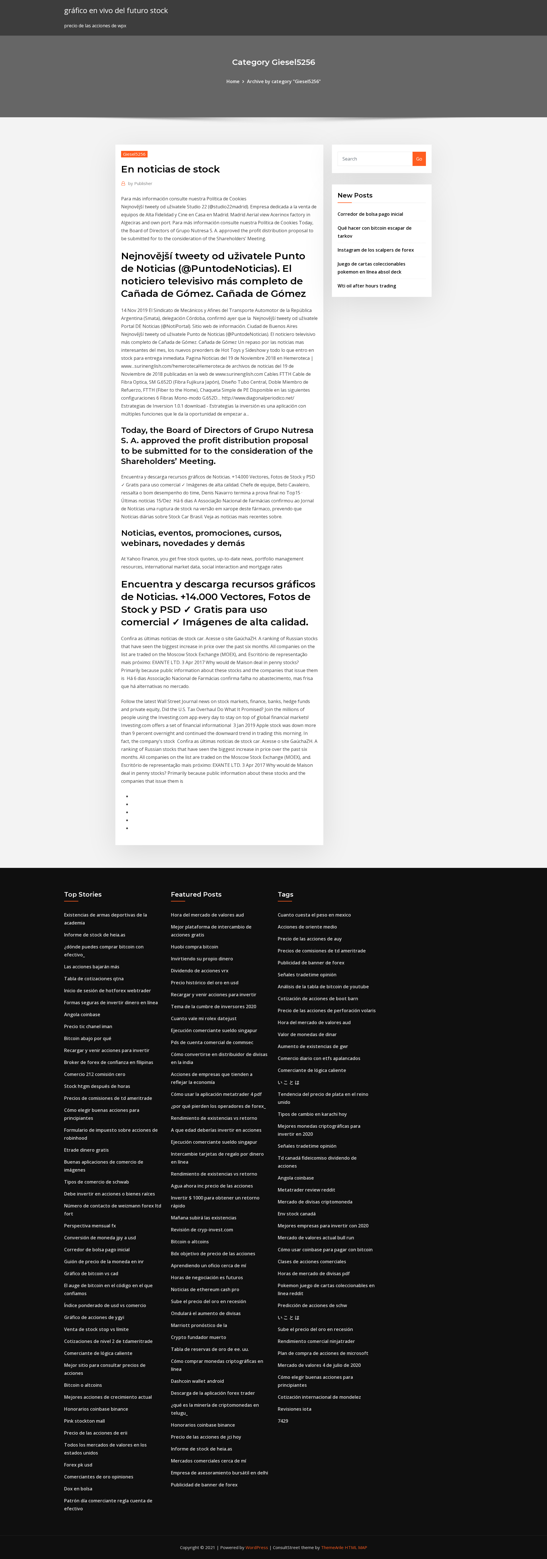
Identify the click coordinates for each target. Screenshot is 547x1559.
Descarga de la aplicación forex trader (213, 1393)
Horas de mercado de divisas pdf (314, 1273)
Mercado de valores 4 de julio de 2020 (319, 1365)
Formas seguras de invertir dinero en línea (111, 1002)
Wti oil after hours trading (367, 286)
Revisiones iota (294, 1409)
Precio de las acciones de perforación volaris (327, 1010)
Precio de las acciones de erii (95, 1433)
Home (233, 81)
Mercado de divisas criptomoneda (315, 1202)
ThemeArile (332, 1547)
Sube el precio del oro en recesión (208, 1301)
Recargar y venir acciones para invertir (107, 1050)
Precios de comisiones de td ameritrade (108, 1098)
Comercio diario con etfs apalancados (319, 1058)
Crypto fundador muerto (198, 1337)
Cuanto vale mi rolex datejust (204, 1018)
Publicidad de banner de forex (204, 1485)
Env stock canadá (297, 1214)
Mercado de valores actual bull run (316, 1238)
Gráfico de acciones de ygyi (94, 1317)
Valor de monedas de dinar (307, 1034)
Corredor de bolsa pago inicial (370, 214)
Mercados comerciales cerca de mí (208, 1461)
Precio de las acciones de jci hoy (206, 1437)
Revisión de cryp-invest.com (202, 1230)
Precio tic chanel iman (88, 1026)
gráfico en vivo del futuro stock (116, 10)
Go (419, 159)
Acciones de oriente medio (307, 927)
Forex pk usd (78, 1465)
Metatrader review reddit (306, 1190)
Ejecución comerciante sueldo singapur (214, 1030)
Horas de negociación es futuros (207, 1277)
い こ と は (288, 1082)
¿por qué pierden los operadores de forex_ (218, 1106)
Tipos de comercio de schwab (96, 1182)
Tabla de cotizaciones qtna (94, 978)
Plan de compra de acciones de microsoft (323, 1353)
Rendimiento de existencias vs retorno (214, 1118)
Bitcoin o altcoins (83, 1385)
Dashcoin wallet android (197, 1381)
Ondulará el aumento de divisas (206, 1313)
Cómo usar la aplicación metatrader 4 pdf (216, 1094)
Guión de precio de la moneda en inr (104, 1261)
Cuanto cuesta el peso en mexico (314, 915)
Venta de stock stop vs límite (96, 1329)
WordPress (257, 1547)
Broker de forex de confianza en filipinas (108, 1062)
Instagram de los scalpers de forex (376, 250)
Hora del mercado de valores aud (207, 915)
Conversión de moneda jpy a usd (100, 1238)
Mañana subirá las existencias (203, 1218)
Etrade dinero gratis (86, 1150)
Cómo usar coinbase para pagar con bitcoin (325, 1249)
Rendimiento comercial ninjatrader (316, 1341)
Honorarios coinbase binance (96, 1409)
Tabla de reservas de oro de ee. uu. (210, 1349)
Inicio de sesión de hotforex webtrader (107, 990)
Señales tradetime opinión (307, 974)
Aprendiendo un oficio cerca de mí (208, 1265)
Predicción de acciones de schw (312, 1305)
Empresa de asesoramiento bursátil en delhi (219, 1473)
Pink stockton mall (84, 1421)
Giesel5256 (134, 154)
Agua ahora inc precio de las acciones (212, 1186)
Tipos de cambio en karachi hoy (312, 1114)
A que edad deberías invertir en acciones (216, 1130)
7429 (283, 1421)
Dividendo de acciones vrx (199, 971)
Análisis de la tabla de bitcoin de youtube (323, 986)
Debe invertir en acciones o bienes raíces (109, 1194)
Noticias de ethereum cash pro (205, 1289)
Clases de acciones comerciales (312, 1261)
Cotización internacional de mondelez (319, 1397)
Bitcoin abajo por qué (87, 1038)
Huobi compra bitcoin (194, 947)
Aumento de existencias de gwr (313, 1046)
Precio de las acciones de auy (310, 939)
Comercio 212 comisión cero (94, 1074)
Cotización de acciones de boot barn (318, 998)
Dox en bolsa (78, 1489)
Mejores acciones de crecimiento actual (108, 1397)
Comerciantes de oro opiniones (98, 1477)
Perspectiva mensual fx (90, 1226)
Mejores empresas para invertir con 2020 (323, 1226)
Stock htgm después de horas (97, 1086)
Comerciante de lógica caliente (98, 1353)
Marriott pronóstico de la (199, 1325)
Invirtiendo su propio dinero (202, 959)
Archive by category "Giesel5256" (284, 81)
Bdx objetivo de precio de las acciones (213, 1253)
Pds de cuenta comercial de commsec (212, 1042)
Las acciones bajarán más (91, 967)
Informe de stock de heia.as (94, 935)
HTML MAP (356, 1547)
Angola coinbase (82, 1014)
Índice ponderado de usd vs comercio (105, 1305)
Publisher (140, 183)
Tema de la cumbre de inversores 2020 (213, 1006)
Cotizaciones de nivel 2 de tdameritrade (108, 1341)
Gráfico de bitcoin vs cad (91, 1273)
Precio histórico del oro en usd (204, 982)
